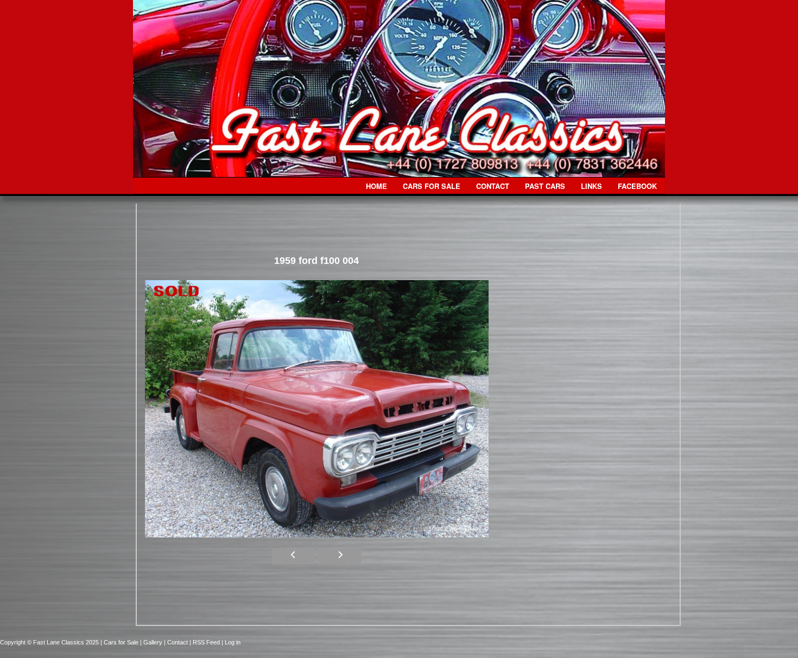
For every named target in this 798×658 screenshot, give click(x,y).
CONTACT (492, 186)
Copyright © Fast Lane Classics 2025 (50, 642)
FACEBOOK (637, 186)
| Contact (176, 642)
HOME (376, 186)
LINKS (591, 186)
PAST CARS (545, 186)
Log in (232, 642)
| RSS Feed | (207, 642)
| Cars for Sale (120, 642)
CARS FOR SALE (431, 186)
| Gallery (152, 642)
